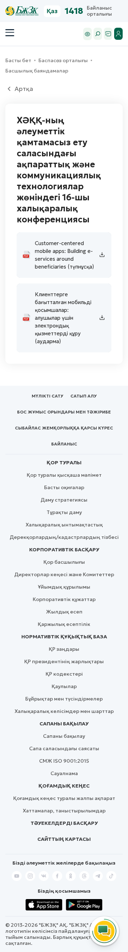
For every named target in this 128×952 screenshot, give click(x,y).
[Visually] (87, 34)
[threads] (84, 876)
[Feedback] (108, 34)
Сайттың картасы (64, 839)
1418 (74, 11)
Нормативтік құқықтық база (64, 636)
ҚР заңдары (64, 649)
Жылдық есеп (64, 611)
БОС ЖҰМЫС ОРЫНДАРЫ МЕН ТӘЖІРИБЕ (64, 412)
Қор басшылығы (64, 562)
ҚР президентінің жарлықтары (64, 661)
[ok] (71, 876)
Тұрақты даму (64, 512)
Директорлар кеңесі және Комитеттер (64, 574)
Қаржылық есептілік (64, 624)
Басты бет (18, 61)
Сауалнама (64, 773)
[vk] (44, 876)
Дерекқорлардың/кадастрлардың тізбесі (64, 537)
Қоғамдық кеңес (64, 786)
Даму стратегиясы (64, 500)
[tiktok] (111, 876)
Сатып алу (83, 396)
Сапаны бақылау (64, 723)
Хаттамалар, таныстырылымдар (64, 810)
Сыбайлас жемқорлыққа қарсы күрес (64, 428)
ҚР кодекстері (64, 674)
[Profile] (118, 34)
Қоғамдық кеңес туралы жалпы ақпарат (64, 798)
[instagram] (30, 876)
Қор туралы (64, 462)
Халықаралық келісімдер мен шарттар (64, 711)
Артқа (24, 88)
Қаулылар (64, 686)
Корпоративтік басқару (64, 549)
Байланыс (64, 444)
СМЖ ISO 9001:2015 (64, 761)
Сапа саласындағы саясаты (64, 748)
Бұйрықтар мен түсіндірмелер (64, 699)
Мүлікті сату (47, 396)
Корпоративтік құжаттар (64, 599)
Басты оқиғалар (64, 487)
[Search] (98, 34)
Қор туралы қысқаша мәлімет (64, 475)
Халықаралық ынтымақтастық (64, 524)
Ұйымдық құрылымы (64, 587)
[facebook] (57, 876)
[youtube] (17, 876)
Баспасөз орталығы (63, 61)
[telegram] (98, 876)
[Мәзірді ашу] (9, 32)
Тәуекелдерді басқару (64, 823)
